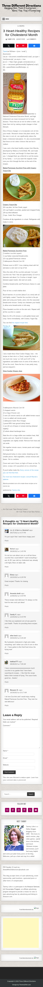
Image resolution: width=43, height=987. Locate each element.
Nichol (12, 549)
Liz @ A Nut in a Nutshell (19, 530)
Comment (7, 725)
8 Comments (32, 39)
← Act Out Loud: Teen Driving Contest (14, 509)
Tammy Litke (11, 39)
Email (5, 758)
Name (5, 751)
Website (6, 765)
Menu (7, 19)
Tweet (5, 51)
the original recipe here (20, 323)
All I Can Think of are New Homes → (29, 512)
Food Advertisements (25, 909)
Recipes (21, 26)
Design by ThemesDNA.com (21, 985)
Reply (6, 540)
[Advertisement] (21, 933)
